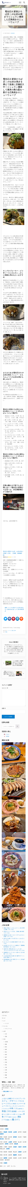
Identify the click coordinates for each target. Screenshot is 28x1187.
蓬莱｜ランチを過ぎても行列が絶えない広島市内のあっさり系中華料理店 (14, 609)
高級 (9, 1120)
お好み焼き (20, 551)
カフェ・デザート (12, 1101)
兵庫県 (8, 1149)
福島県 (2, 1134)
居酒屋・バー (18, 1111)
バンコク (7, 1023)
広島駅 (14, 553)
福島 (6, 1049)
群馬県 (15, 1137)
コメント (5, 688)
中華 (14, 1108)
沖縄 (6, 1077)
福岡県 (5, 1158)
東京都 (2, 1139)
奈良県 (24, 1147)
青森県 (5, 1132)
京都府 (15, 1147)
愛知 (6, 1059)
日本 (15, 630)
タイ (4, 1021)
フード (9, 630)
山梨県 (10, 1142)
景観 (21, 1114)
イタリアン (20, 1098)
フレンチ (13, 1106)
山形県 (15, 1132)
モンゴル (5, 1026)
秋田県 (10, 1132)
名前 (4, 708)
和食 (6, 632)
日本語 (7, 736)
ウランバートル (8, 1028)
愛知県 (16, 1144)
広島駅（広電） (7, 553)
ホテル (6, 1108)
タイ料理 (14, 1104)
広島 (12, 630)
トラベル (4, 1015)
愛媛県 (15, 1155)
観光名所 (15, 1117)
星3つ (4, 1114)
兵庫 (6, 1070)
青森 (6, 1044)
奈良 (6, 1064)
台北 (6, 1034)
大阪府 (20, 1147)
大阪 (6, 1067)
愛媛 (6, 1075)
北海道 (6, 1041)
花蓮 (6, 1036)
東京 (6, 1052)
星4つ (10, 1114)
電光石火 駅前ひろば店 (9, 551)
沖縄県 (5, 1163)
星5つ (16, 1114)
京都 (6, 1062)
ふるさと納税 (8, 1098)
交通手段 (21, 1108)
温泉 (10, 1117)
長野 (6, 1054)
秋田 (6, 1047)
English (7, 734)
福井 (6, 1057)
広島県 (20, 1152)
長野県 (6, 1144)
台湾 (4, 1031)
